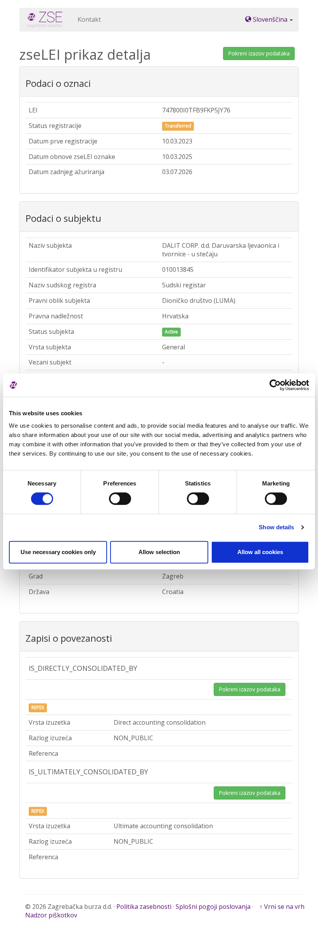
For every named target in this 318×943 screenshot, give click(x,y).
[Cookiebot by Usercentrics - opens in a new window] (275, 385)
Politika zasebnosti (143, 906)
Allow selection (159, 552)
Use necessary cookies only (58, 552)
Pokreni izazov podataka (259, 53)
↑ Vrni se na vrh (281, 906)
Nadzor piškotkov (51, 915)
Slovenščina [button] (270, 19)
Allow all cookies (260, 552)
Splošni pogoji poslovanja (213, 906)
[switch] (120, 498)
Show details (276, 527)
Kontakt (89, 19)
